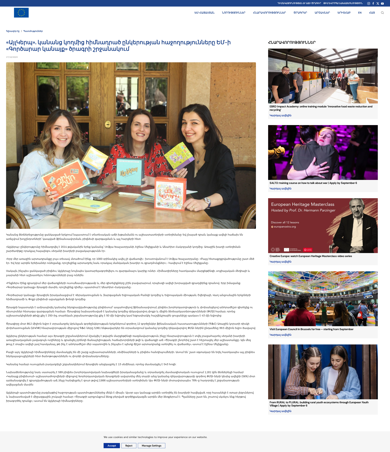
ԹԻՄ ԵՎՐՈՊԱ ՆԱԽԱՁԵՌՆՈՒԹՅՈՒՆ (343, 3)
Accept (112, 445)
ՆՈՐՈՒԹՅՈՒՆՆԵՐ (233, 12)
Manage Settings (151, 445)
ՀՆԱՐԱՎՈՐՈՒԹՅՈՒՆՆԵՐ (269, 12)
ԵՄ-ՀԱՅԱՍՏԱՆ (204, 12)
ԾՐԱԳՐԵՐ (300, 12)
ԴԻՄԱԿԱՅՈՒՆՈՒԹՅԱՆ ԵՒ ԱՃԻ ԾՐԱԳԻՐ (299, 3)
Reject (128, 445)
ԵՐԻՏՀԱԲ (344, 12)
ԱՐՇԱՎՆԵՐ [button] (322, 12)
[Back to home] (21, 13)
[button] (382, 13)
